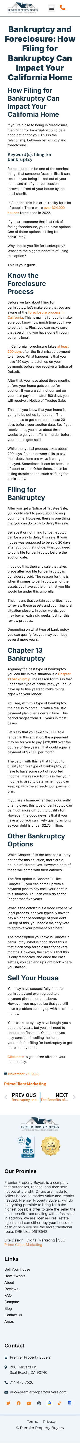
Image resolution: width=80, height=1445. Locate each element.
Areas (9, 1321)
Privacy (49, 1421)
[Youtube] (29, 1403)
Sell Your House (17, 1269)
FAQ (8, 1295)
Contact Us (13, 1315)
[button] (51, 8)
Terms (31, 1421)
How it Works (14, 1276)
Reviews (11, 1289)
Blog (8, 1308)
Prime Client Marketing (23, 1244)
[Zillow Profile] (49, 1403)
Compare (11, 1302)
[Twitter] (8, 1403)
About (9, 1282)
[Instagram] (39, 1403)
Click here (16, 1057)
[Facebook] (19, 1403)
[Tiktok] (60, 1403)
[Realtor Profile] (70, 1403)
